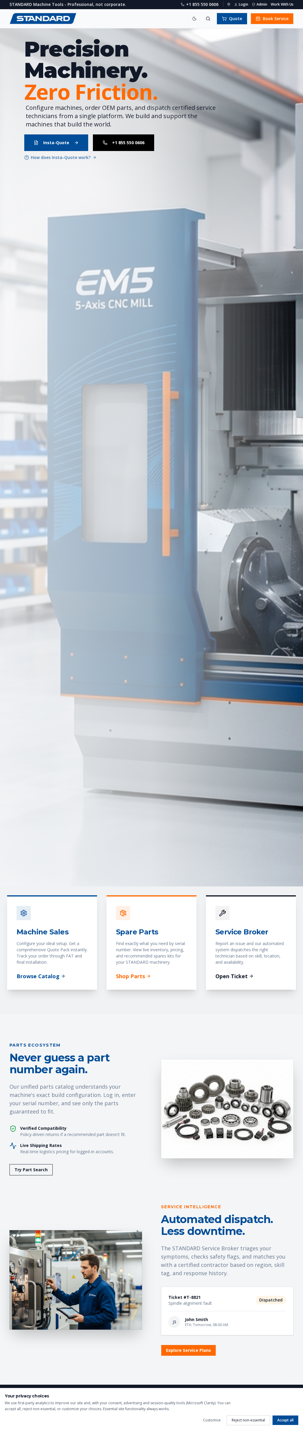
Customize (212, 1420)
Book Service (276, 18)
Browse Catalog (38, 976)
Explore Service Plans (188, 1350)
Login (243, 4)
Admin (262, 4)
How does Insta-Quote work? (61, 157)
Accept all (285, 1420)
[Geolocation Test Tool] (229, 4)
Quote (235, 18)
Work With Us (282, 4)
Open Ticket (231, 976)
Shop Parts (130, 976)
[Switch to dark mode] (194, 18)
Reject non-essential (248, 1420)
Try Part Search (31, 1169)
